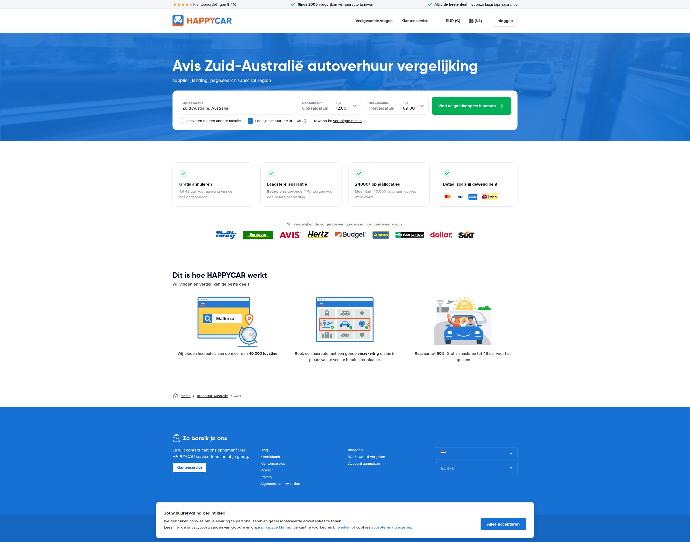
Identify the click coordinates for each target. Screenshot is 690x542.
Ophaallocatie (192, 102)
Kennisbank (270, 456)
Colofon (267, 470)
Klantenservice (414, 21)
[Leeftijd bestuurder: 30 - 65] (250, 121)
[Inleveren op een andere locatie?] (181, 121)
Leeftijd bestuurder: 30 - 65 (278, 121)
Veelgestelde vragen (374, 21)
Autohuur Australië (212, 396)
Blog (264, 450)
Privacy (266, 477)
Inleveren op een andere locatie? (213, 121)
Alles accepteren (503, 524)
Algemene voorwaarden (280, 483)
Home (186, 396)
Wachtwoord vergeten (366, 456)
